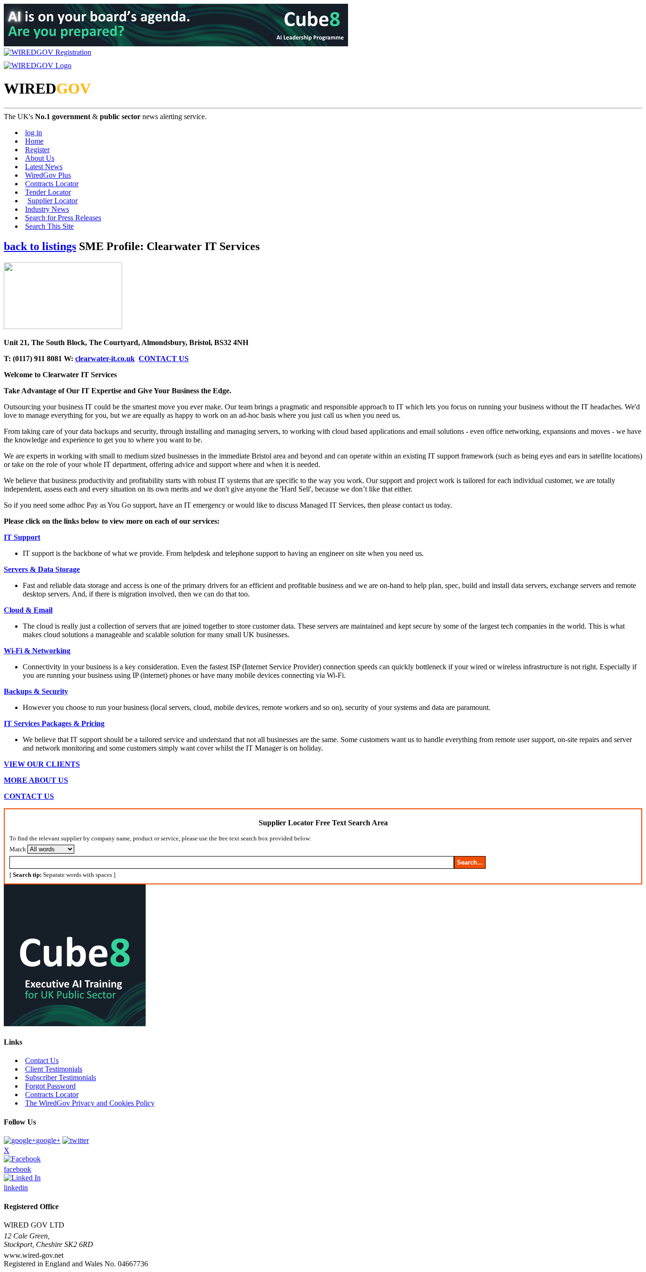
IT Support (22, 537)
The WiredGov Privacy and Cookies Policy (90, 1103)
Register (37, 150)
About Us (39, 158)
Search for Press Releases (63, 218)
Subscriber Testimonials (60, 1077)
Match (17, 849)
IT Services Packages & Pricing (54, 723)
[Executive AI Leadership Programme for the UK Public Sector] (176, 44)
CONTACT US (164, 359)
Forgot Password (50, 1086)
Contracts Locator (52, 184)
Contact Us (42, 1060)
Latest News (43, 167)
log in (33, 133)
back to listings (40, 246)
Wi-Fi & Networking (37, 651)
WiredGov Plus (48, 175)
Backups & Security (36, 691)
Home (34, 141)
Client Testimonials (53, 1069)
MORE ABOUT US (36, 780)
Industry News (47, 209)
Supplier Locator (52, 201)
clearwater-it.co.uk (105, 359)
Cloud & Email (28, 610)
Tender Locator (48, 192)
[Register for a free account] (47, 52)
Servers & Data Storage (42, 569)
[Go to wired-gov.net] (37, 65)
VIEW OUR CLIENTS (42, 764)
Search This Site (49, 226)
